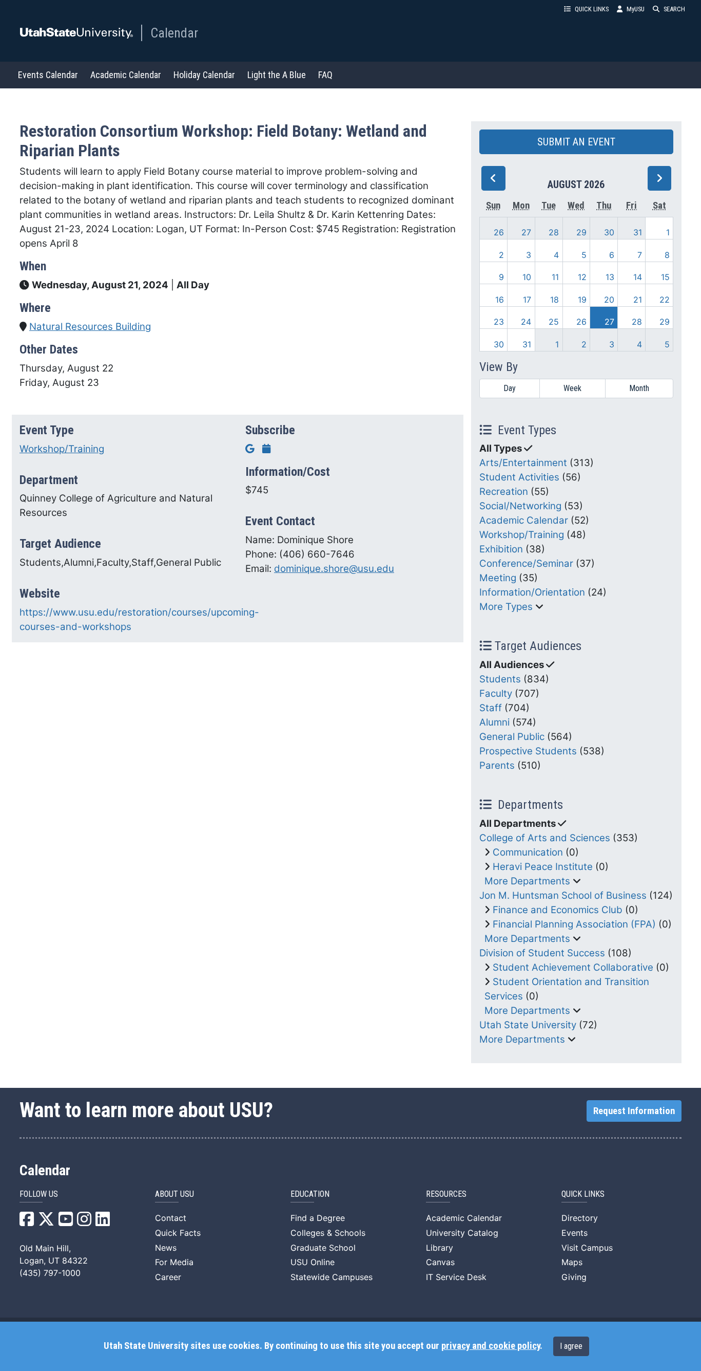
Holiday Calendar (204, 74)
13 (610, 277)
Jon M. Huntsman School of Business (563, 895)
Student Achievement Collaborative (573, 967)
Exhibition (501, 549)
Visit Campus (587, 1248)
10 (526, 277)
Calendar (174, 33)
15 (665, 277)
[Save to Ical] (266, 449)
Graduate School (323, 1248)
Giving (574, 1277)
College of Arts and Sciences (544, 838)
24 (526, 322)
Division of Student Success (542, 953)
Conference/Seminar (526, 563)
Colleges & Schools (327, 1233)
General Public (511, 737)
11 (555, 277)
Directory (579, 1218)
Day (509, 388)
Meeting (497, 578)
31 (637, 232)
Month (639, 388)
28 (554, 232)
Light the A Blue (276, 74)
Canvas (440, 1262)
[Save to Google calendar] (250, 449)
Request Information (634, 1111)
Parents (497, 765)
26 (499, 232)
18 (554, 299)
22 (664, 299)
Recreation (503, 491)
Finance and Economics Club (557, 910)
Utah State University (527, 1025)
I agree (571, 1346)
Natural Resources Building (90, 326)
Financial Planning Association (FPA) (574, 924)
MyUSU (636, 9)
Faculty (495, 693)
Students (500, 679)
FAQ (325, 74)
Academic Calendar (125, 74)
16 (499, 299)
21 (637, 299)
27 (526, 232)
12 (582, 277)
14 (637, 277)
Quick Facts (178, 1233)
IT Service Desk (456, 1277)
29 (581, 232)
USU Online (312, 1262)
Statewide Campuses (331, 1277)
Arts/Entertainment (523, 463)
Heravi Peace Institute (543, 867)
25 (554, 322)
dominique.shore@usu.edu (334, 569)
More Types (506, 607)
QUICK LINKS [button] (592, 9)
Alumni (494, 722)
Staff (490, 708)
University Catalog (462, 1233)
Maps (571, 1262)
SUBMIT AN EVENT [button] (576, 142)
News (166, 1248)
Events (574, 1233)
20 (609, 299)
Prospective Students (528, 751)
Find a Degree (317, 1218)
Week (572, 388)
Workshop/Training (62, 449)
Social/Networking (520, 506)
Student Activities (519, 477)
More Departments (527, 881)
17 (527, 299)
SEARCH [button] (674, 9)
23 (499, 322)
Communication (528, 852)
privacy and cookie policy (490, 1345)
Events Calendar (48, 74)
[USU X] (46, 1222)
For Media (174, 1262)
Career (168, 1277)
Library (439, 1248)
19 (582, 299)
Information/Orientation (532, 592)
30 (609, 232)
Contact (170, 1218)
